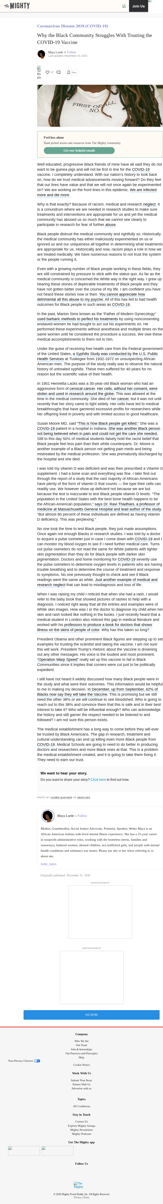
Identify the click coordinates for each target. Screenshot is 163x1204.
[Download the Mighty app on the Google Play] (57, 1151)
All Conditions (81, 1106)
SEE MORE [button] (91, 1014)
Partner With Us (81, 1084)
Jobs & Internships (81, 1049)
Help (81, 1057)
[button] (71, 52)
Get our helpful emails (79, 150)
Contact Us (81, 1121)
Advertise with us (81, 1088)
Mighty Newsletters (81, 1129)
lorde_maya (48, 864)
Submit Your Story (81, 1080)
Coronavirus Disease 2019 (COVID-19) (72, 26)
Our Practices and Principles (82, 1053)
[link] (17, 6)
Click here (98, 779)
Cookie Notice (81, 1064)
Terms (86, 1197)
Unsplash (83, 797)
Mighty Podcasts (81, 1133)
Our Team (81, 1045)
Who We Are (81, 1041)
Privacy (78, 1197)
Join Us (138, 6)
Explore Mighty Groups (81, 1125)
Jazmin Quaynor (61, 797)
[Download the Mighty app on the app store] (24, 1151)
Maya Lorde (56, 52)
